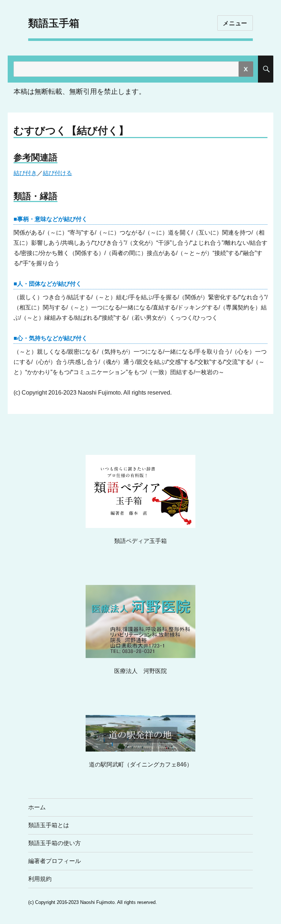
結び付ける (57, 173)
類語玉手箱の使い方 (54, 843)
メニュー (235, 23)
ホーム (37, 807)
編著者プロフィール (54, 861)
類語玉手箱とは (48, 825)
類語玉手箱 (53, 23)
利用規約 (40, 878)
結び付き (25, 173)
